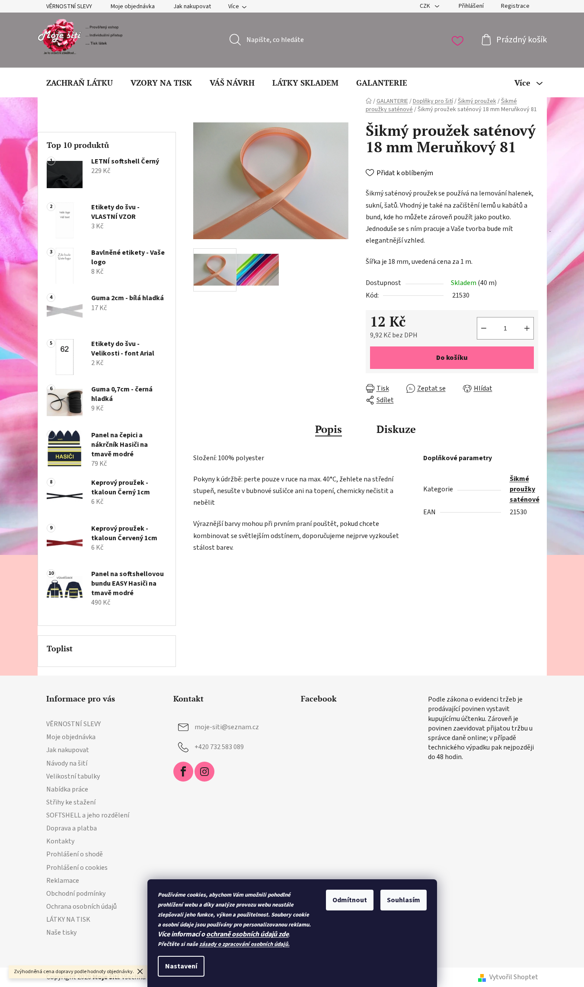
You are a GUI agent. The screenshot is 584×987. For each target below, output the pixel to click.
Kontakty (60, 841)
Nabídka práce (67, 789)
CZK (425, 6)
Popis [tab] (328, 429)
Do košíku (452, 357)
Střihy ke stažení (71, 802)
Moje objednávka (133, 6)
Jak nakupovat (192, 6)
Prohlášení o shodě (74, 854)
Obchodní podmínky (75, 893)
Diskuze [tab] (396, 429)
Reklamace (62, 880)
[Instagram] (204, 772)
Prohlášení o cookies (77, 867)
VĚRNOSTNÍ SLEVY (69, 6)
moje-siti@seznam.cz (227, 727)
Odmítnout (349, 900)
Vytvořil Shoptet (513, 977)
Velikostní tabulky (73, 776)
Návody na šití (66, 763)
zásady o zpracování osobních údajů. (244, 944)
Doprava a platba (71, 828)
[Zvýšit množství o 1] (526, 328)
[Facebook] (183, 772)
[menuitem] (79, 82)
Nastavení (181, 966)
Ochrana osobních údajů (81, 906)
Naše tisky (61, 932)
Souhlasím (403, 900)
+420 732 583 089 (219, 747)
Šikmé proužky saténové (524, 489)
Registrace (515, 6)
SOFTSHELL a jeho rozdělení (87, 815)
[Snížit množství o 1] (483, 328)
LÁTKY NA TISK (68, 919)
